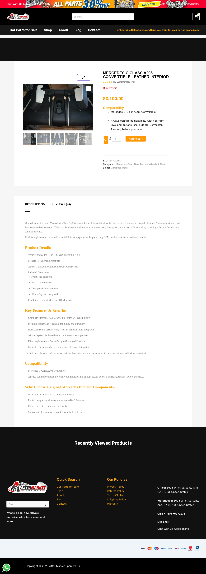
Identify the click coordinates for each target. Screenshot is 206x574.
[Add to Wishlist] (106, 140)
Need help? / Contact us (172, 479)
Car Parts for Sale (23, 30)
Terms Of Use (115, 495)
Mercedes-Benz (124, 164)
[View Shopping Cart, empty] (196, 16)
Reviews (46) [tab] (61, 204)
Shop (48, 30)
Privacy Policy (115, 486)
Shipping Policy (116, 499)
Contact (94, 30)
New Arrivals (141, 164)
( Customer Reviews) (124, 82)
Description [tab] (35, 204)
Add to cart (136, 138)
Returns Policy (115, 491)
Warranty (112, 503)
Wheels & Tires (157, 164)
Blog (78, 30)
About (63, 30)
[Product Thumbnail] (83, 77)
